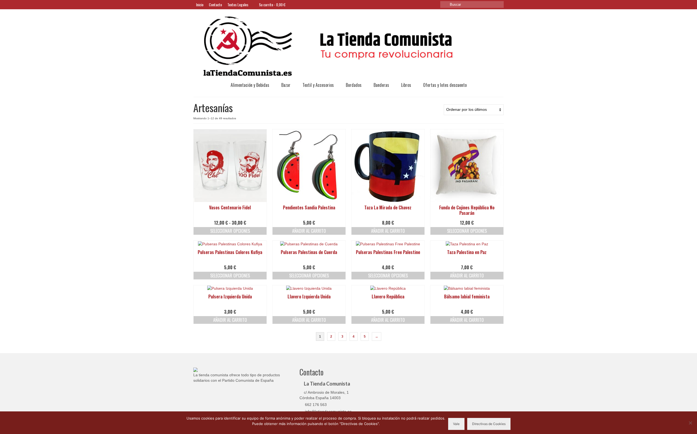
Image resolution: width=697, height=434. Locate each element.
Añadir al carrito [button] (309, 231)
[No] (690, 423)
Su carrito (272, 4)
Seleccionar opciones (230, 231)
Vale (456, 424)
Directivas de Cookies (489, 424)
